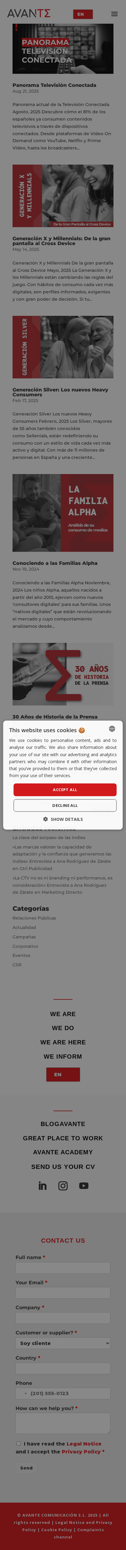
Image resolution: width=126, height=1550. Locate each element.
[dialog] (63, 775)
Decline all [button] (65, 805)
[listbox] (112, 729)
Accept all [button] (65, 789)
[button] (63, 819)
